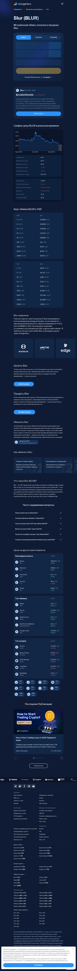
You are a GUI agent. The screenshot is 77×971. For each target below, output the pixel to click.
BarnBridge (23, 673)
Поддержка (42, 834)
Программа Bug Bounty (20, 837)
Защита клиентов (44, 837)
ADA (56, 687)
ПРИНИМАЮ (38, 965)
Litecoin (22, 581)
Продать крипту (18, 863)
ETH (32, 681)
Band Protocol (24, 617)
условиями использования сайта (34, 960)
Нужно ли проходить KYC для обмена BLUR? (31, 524)
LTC (20, 687)
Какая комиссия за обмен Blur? (26, 513)
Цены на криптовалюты (21, 910)
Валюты (41, 828)
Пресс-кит (42, 839)
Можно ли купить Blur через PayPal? (28, 529)
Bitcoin (22, 561)
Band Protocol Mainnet (27, 624)
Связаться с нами (18, 800)
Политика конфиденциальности (48, 816)
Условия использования (45, 810)
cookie (20, 959)
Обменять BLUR (24, 441)
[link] (47, 9)
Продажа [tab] (53, 37)
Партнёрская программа (20, 819)
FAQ (40, 831)
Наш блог (41, 800)
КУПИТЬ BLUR (38, 113)
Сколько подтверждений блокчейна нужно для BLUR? (35, 540)
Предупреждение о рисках (21, 831)
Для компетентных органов (21, 834)
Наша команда (43, 803)
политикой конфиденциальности (57, 960)
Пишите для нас (18, 839)
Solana (22, 588)
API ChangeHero (18, 816)
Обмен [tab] (23, 37)
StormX (22, 646)
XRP (44, 687)
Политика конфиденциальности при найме (25, 828)
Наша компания (18, 795)
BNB (33, 693)
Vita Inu (22, 610)
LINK (21, 693)
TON (32, 687)
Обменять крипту (19, 874)
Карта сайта (42, 821)
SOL (57, 681)
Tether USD (23, 574)
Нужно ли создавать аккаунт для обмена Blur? (32, 534)
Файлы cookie (43, 819)
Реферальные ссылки (20, 813)
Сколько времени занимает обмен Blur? (29, 518)
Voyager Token (24, 630)
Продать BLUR (24, 412)
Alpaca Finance (24, 653)
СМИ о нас (16, 798)
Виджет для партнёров (20, 810)
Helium (22, 603)
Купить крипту (18, 844)
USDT (44, 681)
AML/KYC (41, 813)
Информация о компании (46, 795)
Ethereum (23, 568)
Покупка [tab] (38, 37)
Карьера (16, 803)
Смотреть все (38, 765)
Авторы (41, 798)
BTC (20, 681)
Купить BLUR (23, 384)
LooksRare (23, 666)
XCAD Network (24, 659)
